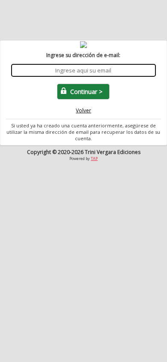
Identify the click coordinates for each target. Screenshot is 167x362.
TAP (94, 158)
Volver (83, 110)
